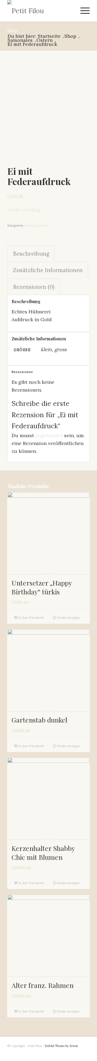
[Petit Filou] (40, 11)
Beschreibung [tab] (31, 253)
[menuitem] (82, 11)
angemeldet (49, 435)
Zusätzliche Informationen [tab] (48, 270)
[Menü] (82, 11)
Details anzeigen (68, 618)
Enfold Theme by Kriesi (61, 1046)
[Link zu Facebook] (86, 1054)
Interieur (31, 225)
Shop (12, 30)
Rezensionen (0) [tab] (33, 286)
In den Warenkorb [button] (31, 618)
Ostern (43, 225)
